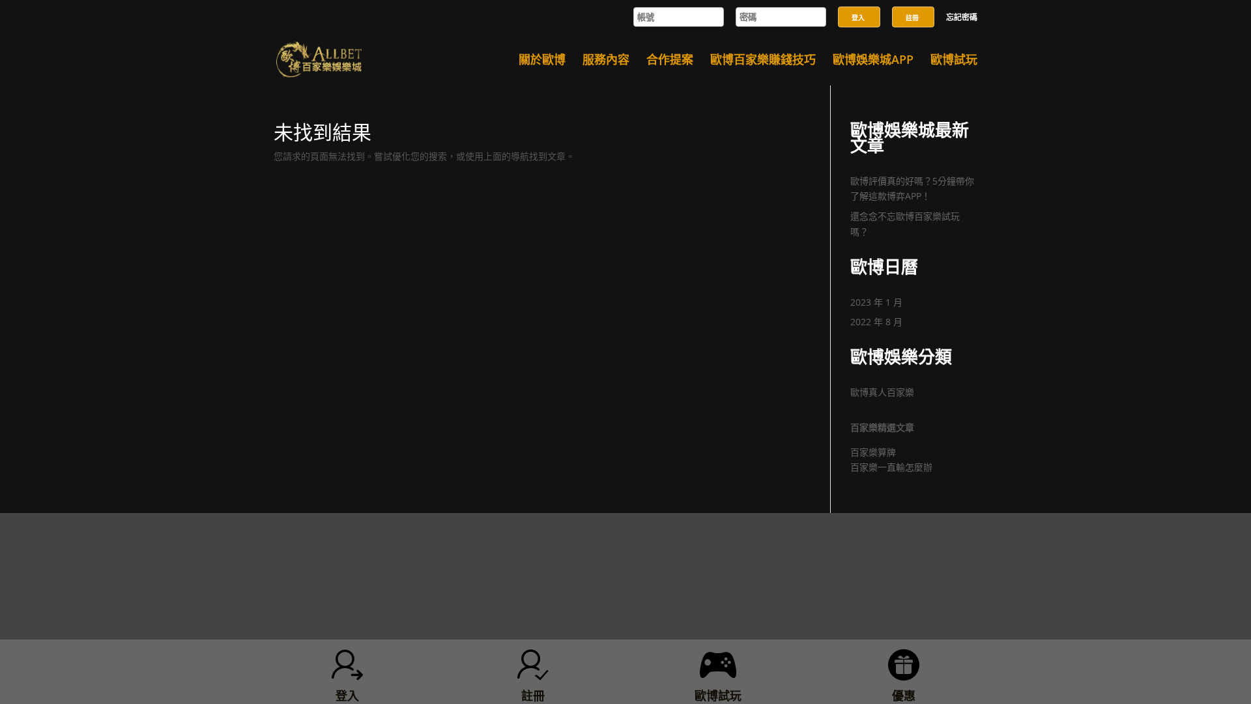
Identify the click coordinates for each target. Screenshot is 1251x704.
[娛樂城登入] (859, 4)
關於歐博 (542, 61)
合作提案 (669, 61)
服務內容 (605, 61)
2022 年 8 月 (876, 321)
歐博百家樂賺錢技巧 (763, 61)
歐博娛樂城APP (873, 61)
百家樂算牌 (873, 452)
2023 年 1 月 (876, 302)
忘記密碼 (961, 18)
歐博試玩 (953, 61)
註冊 (912, 17)
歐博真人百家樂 (882, 392)
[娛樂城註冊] (913, 4)
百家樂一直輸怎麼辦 (891, 467)
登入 (858, 17)
